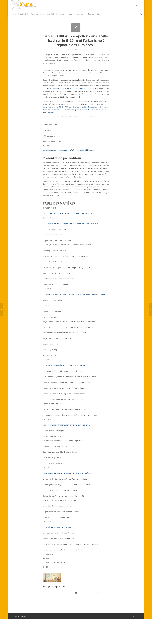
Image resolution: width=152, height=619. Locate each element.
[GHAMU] (23, 5)
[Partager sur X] (76, 593)
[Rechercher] (140, 14)
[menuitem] (14, 14)
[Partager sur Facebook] (54, 593)
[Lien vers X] (136, 5)
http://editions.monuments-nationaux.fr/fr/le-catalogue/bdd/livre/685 (69, 150)
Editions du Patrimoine (78, 49)
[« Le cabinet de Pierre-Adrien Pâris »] (1, 309)
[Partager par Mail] (98, 593)
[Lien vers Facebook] (140, 5)
